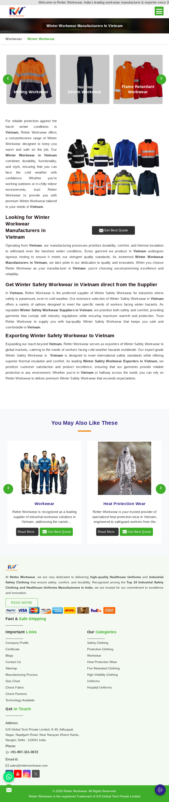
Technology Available (20, 700)
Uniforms (93, 681)
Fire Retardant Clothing (103, 668)
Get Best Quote (116, 230)
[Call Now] (160, 789)
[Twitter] (36, 774)
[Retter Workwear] (17, 12)
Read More (26, 531)
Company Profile (17, 643)
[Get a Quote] (8, 789)
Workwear (14, 39)
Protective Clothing (100, 649)
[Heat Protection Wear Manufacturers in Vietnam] (124, 468)
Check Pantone (16, 694)
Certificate (13, 649)
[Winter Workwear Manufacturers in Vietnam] (113, 168)
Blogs (9, 655)
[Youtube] (18, 774)
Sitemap (11, 668)
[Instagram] (27, 774)
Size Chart (13, 681)
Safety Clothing (97, 643)
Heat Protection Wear (124, 504)
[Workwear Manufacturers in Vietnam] (44, 468)
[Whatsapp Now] (8, 776)
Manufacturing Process (22, 674)
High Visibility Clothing (102, 674)
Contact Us (13, 662)
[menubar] (159, 11)
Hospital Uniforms (99, 687)
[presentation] (8, 79)
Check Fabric (15, 687)
